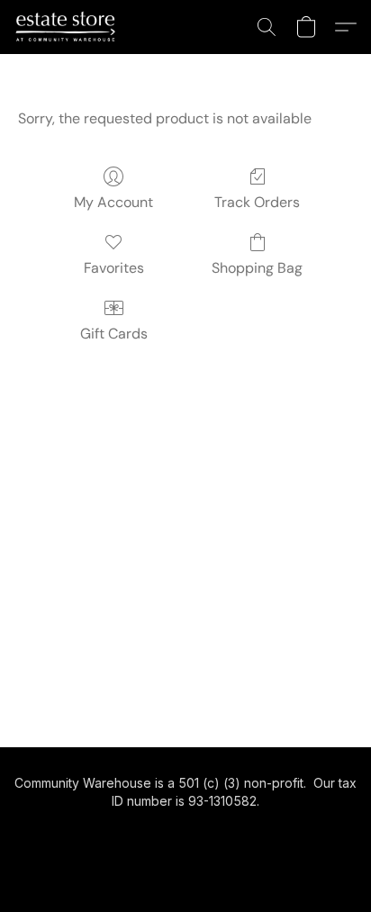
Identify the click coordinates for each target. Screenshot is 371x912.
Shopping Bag (257, 267)
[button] (68, 27)
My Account (113, 202)
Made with (185, 863)
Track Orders (257, 202)
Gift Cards (114, 333)
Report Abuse (186, 832)
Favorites (114, 267)
